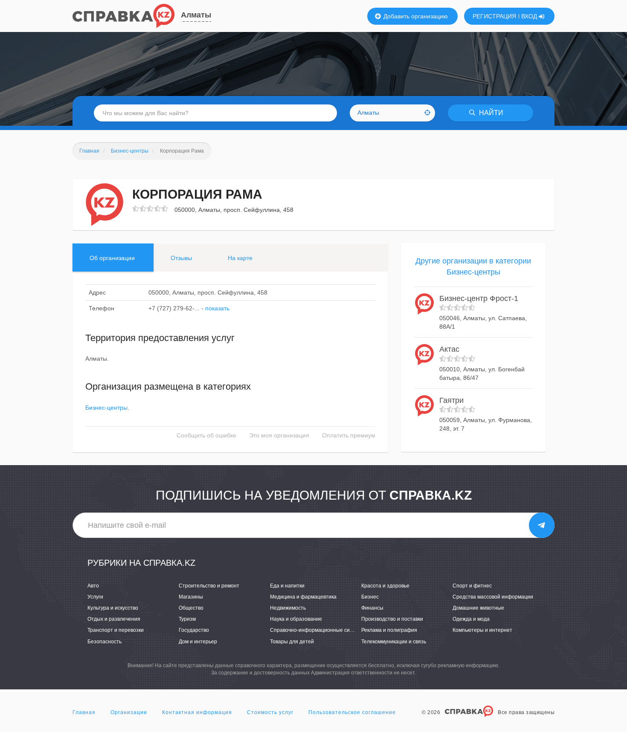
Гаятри (451, 400)
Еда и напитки (287, 586)
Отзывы (181, 258)
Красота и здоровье (385, 586)
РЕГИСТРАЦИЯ (494, 16)
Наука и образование (296, 619)
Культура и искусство (112, 608)
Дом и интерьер (198, 642)
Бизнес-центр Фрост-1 (478, 298)
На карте (240, 258)
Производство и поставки (392, 619)
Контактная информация (197, 712)
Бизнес (370, 597)
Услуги (95, 597)
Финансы (372, 608)
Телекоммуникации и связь (393, 642)
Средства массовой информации (493, 597)
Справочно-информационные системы (317, 630)
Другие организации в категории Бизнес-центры (473, 266)
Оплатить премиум (348, 435)
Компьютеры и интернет (482, 630)
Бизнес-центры (106, 407)
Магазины (191, 597)
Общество (191, 608)
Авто (93, 586)
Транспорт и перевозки (115, 630)
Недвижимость (288, 608)
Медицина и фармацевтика (303, 597)
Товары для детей (292, 642)
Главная (84, 712)
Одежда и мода (471, 619)
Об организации (112, 258)
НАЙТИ (490, 112)
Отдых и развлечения (113, 619)
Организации (128, 712)
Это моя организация (279, 435)
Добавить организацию (415, 16)
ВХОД (530, 16)
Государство (194, 630)
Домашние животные (478, 608)
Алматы (196, 15)
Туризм (187, 619)
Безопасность (104, 642)
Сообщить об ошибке (206, 435)
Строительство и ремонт (209, 586)
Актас (449, 349)
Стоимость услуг (270, 712)
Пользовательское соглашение (352, 712)
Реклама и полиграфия (389, 630)
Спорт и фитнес (472, 586)
